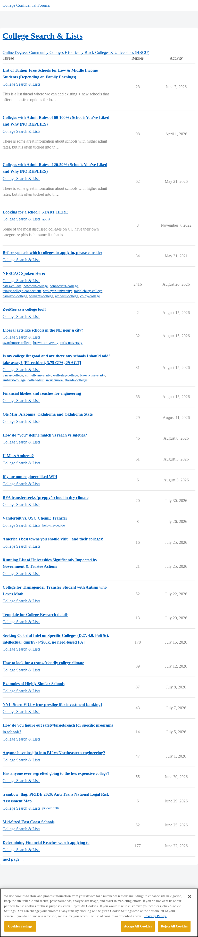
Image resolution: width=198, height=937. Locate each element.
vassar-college (13, 375)
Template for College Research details (35, 614)
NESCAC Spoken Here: (24, 273)
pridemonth (50, 808)
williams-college (41, 296)
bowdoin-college (35, 286)
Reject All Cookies (174, 926)
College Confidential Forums (26, 5)
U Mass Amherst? (18, 456)
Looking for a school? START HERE (35, 212)
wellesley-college (65, 375)
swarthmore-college (17, 343)
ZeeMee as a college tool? (24, 309)
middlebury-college (88, 291)
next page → (13, 859)
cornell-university (38, 375)
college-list (36, 380)
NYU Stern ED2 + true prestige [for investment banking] (52, 704)
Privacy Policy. (155, 916)
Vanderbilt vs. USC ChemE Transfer (35, 518)
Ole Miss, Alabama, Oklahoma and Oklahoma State (48, 414)
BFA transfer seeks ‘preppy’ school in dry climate (45, 497)
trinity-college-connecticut (22, 291)
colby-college (90, 296)
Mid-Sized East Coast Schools (28, 822)
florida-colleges (76, 380)
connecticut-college (64, 286)
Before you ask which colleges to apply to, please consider (52, 252)
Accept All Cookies (138, 926)
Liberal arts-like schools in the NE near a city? (43, 330)
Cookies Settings (20, 926)
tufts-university (71, 343)
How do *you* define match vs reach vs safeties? (45, 435)
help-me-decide (53, 525)
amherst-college (66, 296)
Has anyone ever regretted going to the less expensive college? (56, 773)
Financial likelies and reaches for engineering (42, 393)
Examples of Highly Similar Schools (33, 683)
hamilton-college (15, 296)
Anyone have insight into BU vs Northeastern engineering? (54, 753)
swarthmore (54, 380)
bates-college (12, 286)
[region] (99, 912)
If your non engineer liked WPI (30, 476)
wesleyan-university (57, 291)
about (46, 219)
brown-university (45, 343)
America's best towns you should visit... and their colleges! (53, 539)
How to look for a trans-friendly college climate (43, 663)
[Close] (189, 896)
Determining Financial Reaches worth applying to (46, 842)
